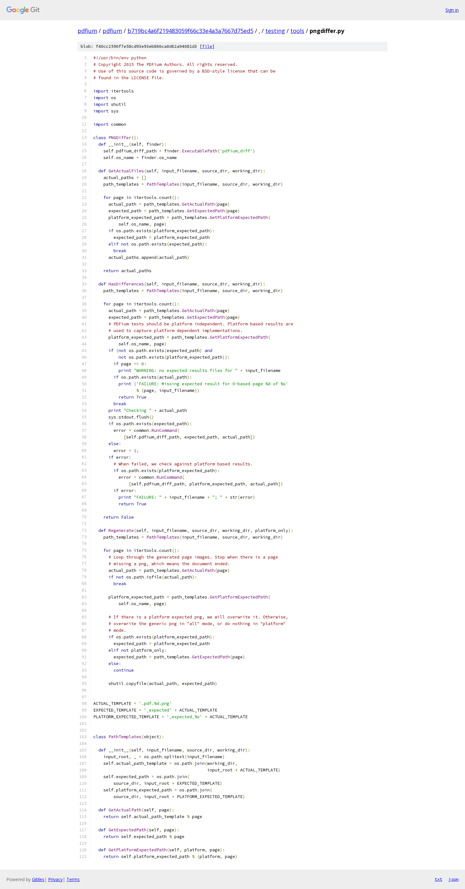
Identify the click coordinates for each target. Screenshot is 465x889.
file (207, 46)
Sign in (452, 10)
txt (438, 879)
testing (275, 31)
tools (297, 31)
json (454, 879)
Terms (73, 879)
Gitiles (38, 879)
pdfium (87, 31)
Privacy (55, 879)
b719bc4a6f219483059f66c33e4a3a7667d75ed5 (190, 31)
